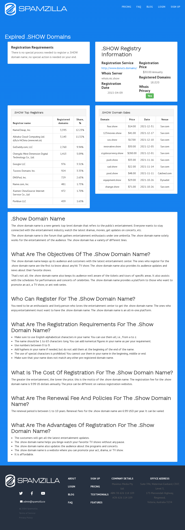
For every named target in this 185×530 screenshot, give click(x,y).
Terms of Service (27, 513)
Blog (150, 6)
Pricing (126, 6)
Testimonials (100, 494)
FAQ (138, 6)
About (72, 478)
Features (96, 502)
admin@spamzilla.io (34, 501)
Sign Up (175, 6)
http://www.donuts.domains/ (119, 68)
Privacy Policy (26, 517)
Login (161, 6)
